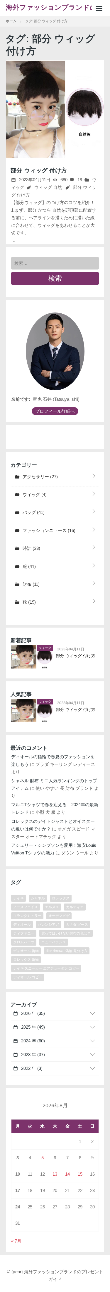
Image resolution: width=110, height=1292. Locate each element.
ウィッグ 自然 (48, 187)
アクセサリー (39, 476)
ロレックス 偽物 (26, 960)
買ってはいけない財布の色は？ (66, 933)
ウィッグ (34, 494)
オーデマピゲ (59, 916)
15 (80, 1174)
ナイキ (18, 898)
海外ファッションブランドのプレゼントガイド (51, 10)
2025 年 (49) (32, 1027)
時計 (30, 548)
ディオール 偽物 (26, 951)
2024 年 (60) (32, 1040)
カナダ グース (77, 925)
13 (55, 1174)
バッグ (33, 512)
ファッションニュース (48, 530)
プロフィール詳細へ (55, 411)
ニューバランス (53, 942)
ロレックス (61, 898)
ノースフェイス (25, 907)
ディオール (22, 925)
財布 (30, 584)
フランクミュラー (27, 916)
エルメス (52, 907)
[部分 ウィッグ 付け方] (55, 109)
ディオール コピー (27, 977)
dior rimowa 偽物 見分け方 (66, 951)
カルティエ (75, 907)
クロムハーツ (23, 942)
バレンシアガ (48, 925)
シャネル (38, 898)
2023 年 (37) (32, 1054)
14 (67, 1174)
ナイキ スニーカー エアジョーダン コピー (46, 968)
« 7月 (16, 1241)
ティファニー (23, 933)
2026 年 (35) (32, 1013)
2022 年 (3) (31, 1068)
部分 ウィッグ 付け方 (39, 170)
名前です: (20, 399)
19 (79, 179)
